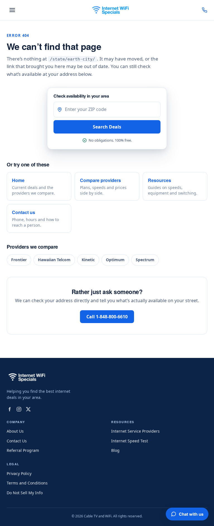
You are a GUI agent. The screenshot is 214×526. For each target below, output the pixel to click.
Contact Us (17, 440)
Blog (115, 450)
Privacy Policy (19, 473)
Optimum (115, 259)
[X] (28, 409)
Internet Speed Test (129, 440)
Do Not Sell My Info (25, 492)
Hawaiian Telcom (54, 259)
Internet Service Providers (135, 431)
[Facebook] (9, 409)
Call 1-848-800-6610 (107, 317)
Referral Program (23, 450)
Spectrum (145, 259)
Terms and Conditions (27, 483)
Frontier (19, 259)
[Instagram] (19, 409)
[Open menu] (12, 10)
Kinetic (88, 259)
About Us (15, 431)
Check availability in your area (81, 96)
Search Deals (107, 127)
